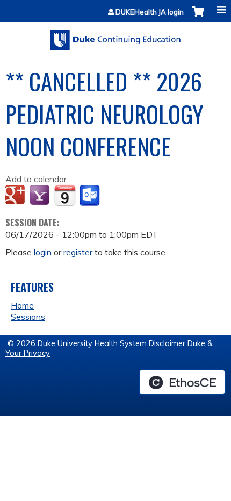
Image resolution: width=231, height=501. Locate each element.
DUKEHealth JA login (150, 12)
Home (22, 305)
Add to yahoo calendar (41, 195)
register (77, 252)
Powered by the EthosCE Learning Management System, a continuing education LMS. (182, 382)
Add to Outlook (91, 195)
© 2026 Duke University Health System (77, 343)
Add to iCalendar (65, 195)
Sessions (28, 316)
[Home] (115, 36)
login (43, 252)
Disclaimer (167, 343)
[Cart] (198, 16)
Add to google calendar (16, 195)
